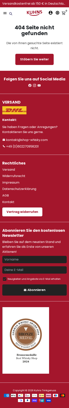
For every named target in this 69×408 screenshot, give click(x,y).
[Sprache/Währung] (57, 13)
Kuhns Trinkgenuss (45, 390)
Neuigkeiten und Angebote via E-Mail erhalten (34, 279)
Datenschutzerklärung (19, 189)
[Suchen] (11, 14)
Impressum (10, 182)
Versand (8, 169)
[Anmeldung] (51, 13)
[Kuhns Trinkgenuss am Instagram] (34, 85)
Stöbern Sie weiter (34, 59)
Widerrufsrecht (13, 176)
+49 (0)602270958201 (22, 146)
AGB (5, 195)
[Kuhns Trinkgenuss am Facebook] (29, 85)
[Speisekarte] (5, 13)
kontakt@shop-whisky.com (26, 140)
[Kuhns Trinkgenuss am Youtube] (39, 85)
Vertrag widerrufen (22, 212)
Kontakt (8, 202)
